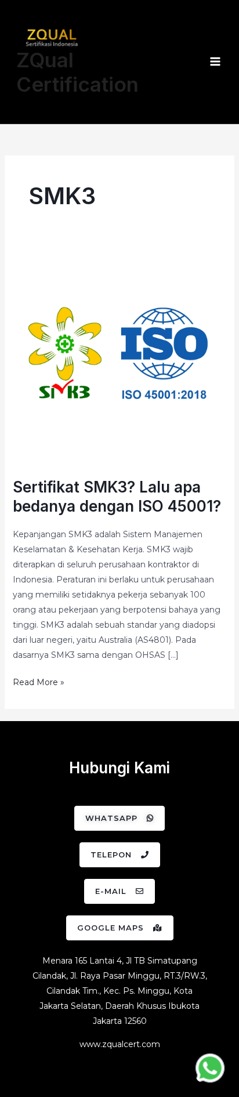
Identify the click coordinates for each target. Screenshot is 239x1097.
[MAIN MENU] (215, 62)
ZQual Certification (77, 72)
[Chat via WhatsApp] (210, 1068)
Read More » (38, 681)
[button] (119, 818)
